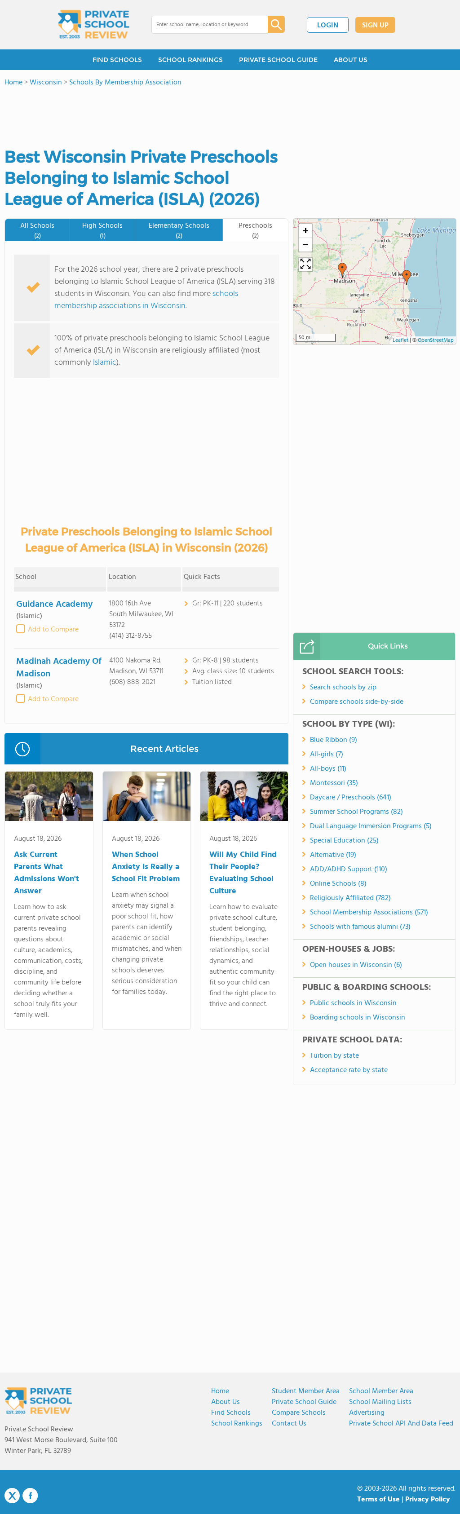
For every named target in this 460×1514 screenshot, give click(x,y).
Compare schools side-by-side (356, 702)
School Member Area (381, 1391)
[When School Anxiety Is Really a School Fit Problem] (146, 798)
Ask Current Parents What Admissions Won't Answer (46, 873)
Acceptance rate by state (349, 1070)
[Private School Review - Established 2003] (93, 24)
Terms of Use (378, 1499)
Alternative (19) (333, 855)
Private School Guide (304, 1402)
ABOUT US (350, 60)
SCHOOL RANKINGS (190, 60)
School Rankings (236, 1423)
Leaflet (400, 340)
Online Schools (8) (338, 883)
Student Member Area (306, 1391)
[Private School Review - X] (12, 1496)
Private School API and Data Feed (401, 1423)
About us (225, 1402)
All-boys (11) (328, 769)
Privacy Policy (427, 1499)
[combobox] (203, 25)
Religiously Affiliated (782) (350, 898)
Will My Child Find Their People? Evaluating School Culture (243, 873)
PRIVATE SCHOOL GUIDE (278, 60)
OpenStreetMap (436, 340)
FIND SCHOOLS (117, 60)
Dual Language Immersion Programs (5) (371, 826)
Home (220, 1391)
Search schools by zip (343, 687)
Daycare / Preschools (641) (350, 797)
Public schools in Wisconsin (353, 1003)
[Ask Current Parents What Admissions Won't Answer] (49, 798)
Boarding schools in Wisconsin (357, 1017)
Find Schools (231, 1413)
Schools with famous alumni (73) (360, 927)
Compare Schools (299, 1413)
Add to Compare (53, 629)
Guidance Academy (54, 604)
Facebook (30, 1495)
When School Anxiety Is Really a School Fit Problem (146, 867)
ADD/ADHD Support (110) (348, 869)
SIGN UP (375, 25)
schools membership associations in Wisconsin (146, 300)
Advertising (367, 1413)
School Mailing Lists (380, 1402)
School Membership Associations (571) (369, 912)
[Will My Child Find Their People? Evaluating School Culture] (244, 798)
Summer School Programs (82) (356, 812)
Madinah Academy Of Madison (59, 667)
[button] (342, 270)
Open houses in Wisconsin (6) (356, 965)
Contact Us (289, 1423)
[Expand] (305, 264)
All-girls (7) (326, 754)
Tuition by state (334, 1056)
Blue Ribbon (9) (333, 740)
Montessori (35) (334, 783)
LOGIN (327, 25)
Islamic (104, 362)
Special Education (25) (344, 840)
